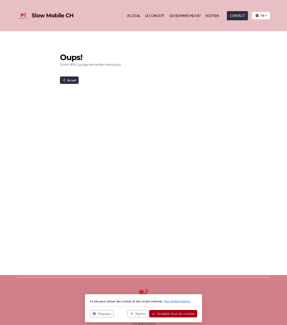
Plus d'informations (177, 301)
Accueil (71, 80)
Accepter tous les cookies (176, 313)
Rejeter (140, 313)
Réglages (104, 313)
